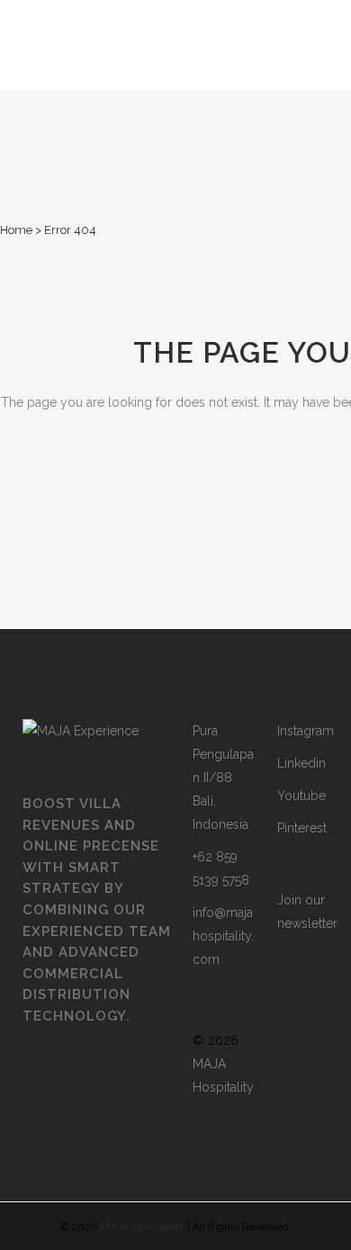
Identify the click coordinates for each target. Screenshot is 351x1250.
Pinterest (302, 828)
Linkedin (301, 763)
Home (16, 230)
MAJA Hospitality (142, 1226)
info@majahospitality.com (223, 936)
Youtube (301, 795)
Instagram (305, 731)
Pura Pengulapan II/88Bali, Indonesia (223, 778)
